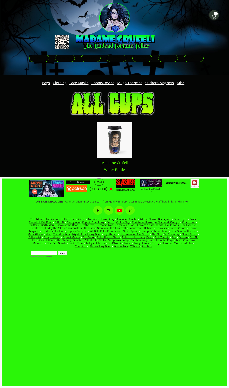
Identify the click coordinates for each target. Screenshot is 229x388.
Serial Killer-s (46, 240)
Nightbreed (110, 234)
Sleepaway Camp (118, 240)
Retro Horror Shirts (108, 237)
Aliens (81, 219)
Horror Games (178, 228)
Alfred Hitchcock (65, 219)
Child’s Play (123, 222)
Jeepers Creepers (77, 231)
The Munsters (61, 234)
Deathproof (87, 225)
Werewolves (121, 246)
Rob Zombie (162, 237)
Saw (174, 237)
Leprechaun (161, 231)
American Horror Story (101, 219)
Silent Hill (91, 240)
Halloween (134, 228)
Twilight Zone (142, 243)
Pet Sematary (171, 234)
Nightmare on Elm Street (134, 234)
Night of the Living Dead (86, 234)
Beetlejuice (164, 219)
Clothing (60, 82)
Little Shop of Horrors (183, 231)
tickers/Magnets (160, 82)
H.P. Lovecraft (118, 228)
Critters (34, 225)
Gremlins (102, 228)
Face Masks (79, 82)
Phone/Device (102, 82)
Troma (127, 243)
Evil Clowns (172, 225)
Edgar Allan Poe (124, 225)
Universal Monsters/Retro (177, 243)
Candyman (73, 222)
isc (182, 82)
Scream (183, 237)
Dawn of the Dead (67, 225)
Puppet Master (71, 237)
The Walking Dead (100, 246)
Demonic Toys (105, 225)
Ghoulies (89, 228)
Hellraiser (161, 228)
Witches (135, 246)
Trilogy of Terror (95, 243)
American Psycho (127, 219)
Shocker (78, 240)
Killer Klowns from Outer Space (119, 231)
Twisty (156, 243)
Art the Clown (148, 219)
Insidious (47, 231)
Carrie (110, 222)
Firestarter (36, 228)
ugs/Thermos (131, 82)
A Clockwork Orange (167, 222)
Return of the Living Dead (137, 237)
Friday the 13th (54, 228)
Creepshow (189, 222)
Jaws (61, 231)
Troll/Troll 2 (114, 243)
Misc (48, 234)
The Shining (64, 240)
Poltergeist (34, 237)
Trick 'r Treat (76, 243)
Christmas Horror (143, 222)
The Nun (157, 234)
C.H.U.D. (60, 222)
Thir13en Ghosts (56, 243)
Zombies (147, 246)
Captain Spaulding (93, 222)
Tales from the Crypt (161, 240)
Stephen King (139, 240)
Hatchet (149, 228)
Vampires (81, 246)
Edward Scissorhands (150, 225)
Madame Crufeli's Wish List (150, 190)
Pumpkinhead (51, 237)
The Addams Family (42, 219)
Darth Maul (48, 225)
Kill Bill (94, 231)
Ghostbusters (74, 228)
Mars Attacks (35, 234)
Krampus (146, 231)
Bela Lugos (180, 219)
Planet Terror (190, 234)
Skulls (102, 240)
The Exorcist (188, 225)
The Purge (88, 237)
